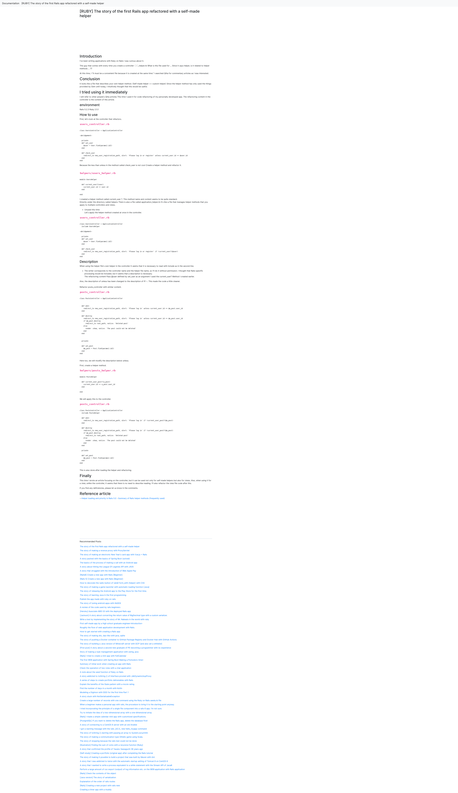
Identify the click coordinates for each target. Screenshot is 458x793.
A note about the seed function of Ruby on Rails (101, 672)
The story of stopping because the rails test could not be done (108, 741)
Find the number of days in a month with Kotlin (101, 688)
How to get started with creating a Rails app (100, 631)
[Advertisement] (371, 175)
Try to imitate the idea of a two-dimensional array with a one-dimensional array (116, 712)
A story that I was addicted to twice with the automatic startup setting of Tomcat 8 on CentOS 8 (124, 761)
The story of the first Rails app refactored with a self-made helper (110, 546)
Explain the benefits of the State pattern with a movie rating (107, 684)
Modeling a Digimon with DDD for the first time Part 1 (104, 692)
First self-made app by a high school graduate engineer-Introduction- (111, 623)
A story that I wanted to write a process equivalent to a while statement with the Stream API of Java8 (126, 765)
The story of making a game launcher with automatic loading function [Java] (114, 587)
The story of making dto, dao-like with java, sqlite (102, 635)
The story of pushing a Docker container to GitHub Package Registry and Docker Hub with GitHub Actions (128, 639)
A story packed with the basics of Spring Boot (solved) (105, 558)
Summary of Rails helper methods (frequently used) (141, 498)
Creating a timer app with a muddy (96, 789)
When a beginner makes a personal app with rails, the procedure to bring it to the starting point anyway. (127, 704)
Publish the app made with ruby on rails (98, 599)
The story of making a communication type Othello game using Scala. (111, 737)
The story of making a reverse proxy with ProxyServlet (105, 550)
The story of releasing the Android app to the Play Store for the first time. (113, 591)
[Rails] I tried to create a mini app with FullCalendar (103, 656)
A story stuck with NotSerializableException (100, 696)
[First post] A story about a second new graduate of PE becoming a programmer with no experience (125, 648)
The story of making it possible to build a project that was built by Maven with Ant (117, 757)
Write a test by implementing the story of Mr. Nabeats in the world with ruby (114, 619)
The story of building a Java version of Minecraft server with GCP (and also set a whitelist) (121, 643)
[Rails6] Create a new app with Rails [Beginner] (101, 575)
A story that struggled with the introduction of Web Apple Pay (108, 571)
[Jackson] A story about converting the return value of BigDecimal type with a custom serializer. (123, 615)
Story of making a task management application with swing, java (109, 652)
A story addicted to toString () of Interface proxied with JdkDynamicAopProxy (115, 676)
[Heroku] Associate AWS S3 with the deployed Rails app (105, 611)
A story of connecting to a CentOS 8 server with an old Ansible (108, 725)
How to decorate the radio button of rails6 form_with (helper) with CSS (112, 583)
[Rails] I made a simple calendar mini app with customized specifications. (113, 716)
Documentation (10, 3)
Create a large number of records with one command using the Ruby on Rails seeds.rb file (120, 700)
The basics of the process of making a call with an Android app (108, 562)
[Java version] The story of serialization (98, 777)
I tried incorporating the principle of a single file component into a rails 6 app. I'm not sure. (121, 708)
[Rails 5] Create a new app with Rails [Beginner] (101, 579)
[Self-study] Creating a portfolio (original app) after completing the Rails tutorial (116, 753)
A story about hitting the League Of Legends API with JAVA (107, 566)
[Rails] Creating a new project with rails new (100, 785)
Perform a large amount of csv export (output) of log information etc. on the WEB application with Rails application (132, 769)
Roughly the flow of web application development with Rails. (107, 627)
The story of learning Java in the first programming (103, 595)
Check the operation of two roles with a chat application (105, 668)
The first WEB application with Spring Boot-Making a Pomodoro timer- (112, 660)
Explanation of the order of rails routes (97, 781)
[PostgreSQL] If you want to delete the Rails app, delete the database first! (114, 720)
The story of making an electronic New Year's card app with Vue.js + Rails (113, 554)
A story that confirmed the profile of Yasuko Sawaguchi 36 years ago (111, 749)
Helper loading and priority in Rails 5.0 (99, 498)
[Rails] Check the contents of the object (98, 773)
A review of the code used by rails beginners (100, 607)
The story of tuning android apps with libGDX (100, 603)
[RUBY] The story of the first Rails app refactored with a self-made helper (62, 3)
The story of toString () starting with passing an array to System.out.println (114, 733)
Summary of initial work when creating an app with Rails (105, 664)
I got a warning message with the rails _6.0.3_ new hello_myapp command (113, 729)
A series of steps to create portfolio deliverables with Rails (106, 680)
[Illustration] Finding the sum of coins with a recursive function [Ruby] (111, 745)
